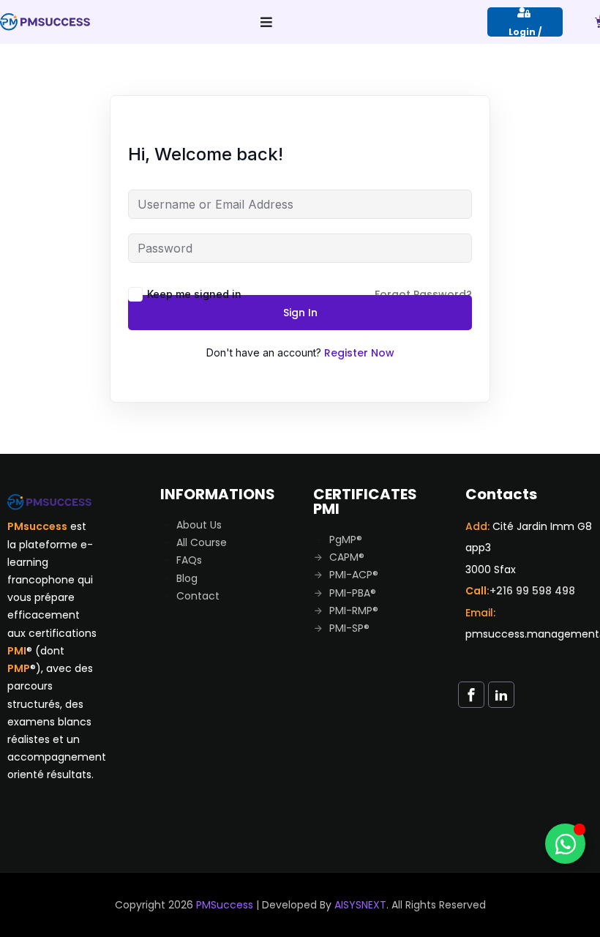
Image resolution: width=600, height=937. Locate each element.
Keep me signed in (194, 294)
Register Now (359, 353)
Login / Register (525, 31)
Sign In (300, 312)
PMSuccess (224, 904)
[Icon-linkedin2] (501, 695)
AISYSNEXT (360, 904)
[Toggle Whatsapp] (565, 844)
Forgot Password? (423, 294)
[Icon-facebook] (471, 695)
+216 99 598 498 (532, 590)
